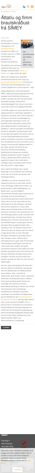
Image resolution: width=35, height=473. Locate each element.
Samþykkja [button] (17, 469)
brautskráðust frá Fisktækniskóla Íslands (16, 298)
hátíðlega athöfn (7, 48)
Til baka (6, 327)
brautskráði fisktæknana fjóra (12, 82)
